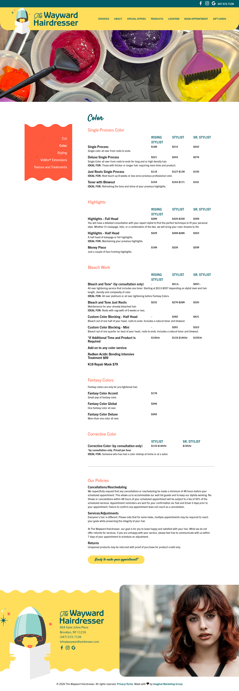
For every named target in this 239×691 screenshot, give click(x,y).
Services (103, 18)
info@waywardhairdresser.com (79, 641)
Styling (62, 153)
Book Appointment (196, 18)
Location (173, 18)
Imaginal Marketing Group (168, 683)
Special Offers (136, 18)
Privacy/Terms (125, 683)
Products (157, 18)
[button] (201, 3)
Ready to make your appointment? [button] (116, 559)
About (118, 18)
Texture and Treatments (50, 167)
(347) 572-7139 (70, 637)
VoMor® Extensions (53, 160)
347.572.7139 (226, 3)
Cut (64, 138)
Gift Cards (219, 18)
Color (63, 145)
